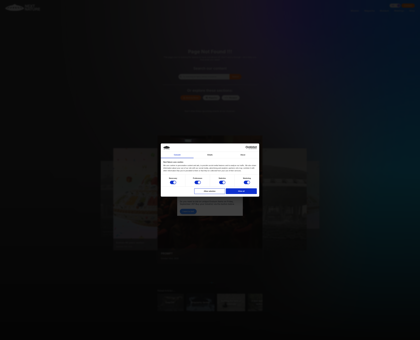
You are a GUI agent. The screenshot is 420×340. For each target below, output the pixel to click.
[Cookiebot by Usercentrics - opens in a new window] (247, 147)
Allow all (241, 191)
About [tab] (242, 155)
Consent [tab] (177, 155)
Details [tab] (210, 155)
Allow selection (209, 191)
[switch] (198, 182)
